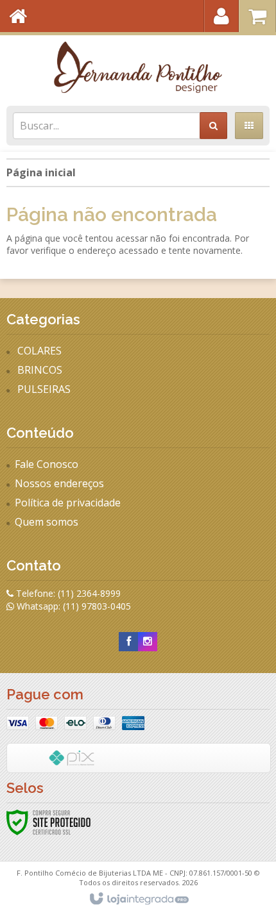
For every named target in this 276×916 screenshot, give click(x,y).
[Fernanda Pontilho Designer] (138, 67)
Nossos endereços (59, 483)
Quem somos (46, 522)
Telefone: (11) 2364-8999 (67, 593)
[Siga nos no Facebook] (128, 641)
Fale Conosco (46, 464)
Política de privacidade (68, 502)
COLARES (39, 351)
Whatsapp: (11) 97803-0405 (72, 606)
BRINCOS (39, 370)
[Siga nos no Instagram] (147, 641)
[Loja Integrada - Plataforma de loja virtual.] (138, 899)
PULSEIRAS (44, 389)
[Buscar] (213, 125)
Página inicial (41, 172)
